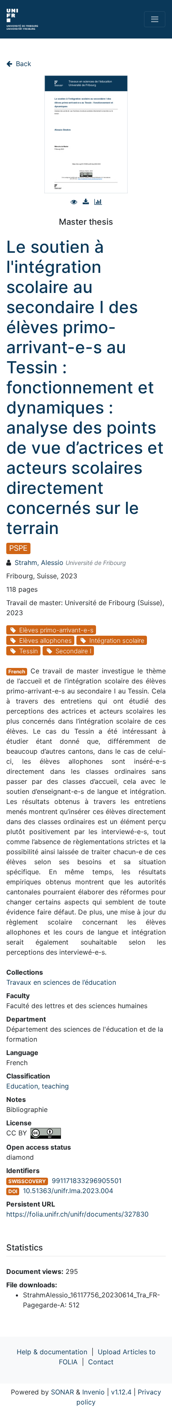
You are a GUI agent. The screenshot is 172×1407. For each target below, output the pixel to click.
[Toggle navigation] (154, 19)
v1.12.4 (121, 1392)
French (16, 671)
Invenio (93, 1392)
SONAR (62, 1392)
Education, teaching (37, 1086)
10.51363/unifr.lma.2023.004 (68, 1190)
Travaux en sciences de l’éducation (61, 982)
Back (22, 63)
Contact (101, 1362)
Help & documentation (52, 1352)
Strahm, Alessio (39, 562)
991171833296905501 (86, 1180)
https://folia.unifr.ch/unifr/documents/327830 (77, 1214)
